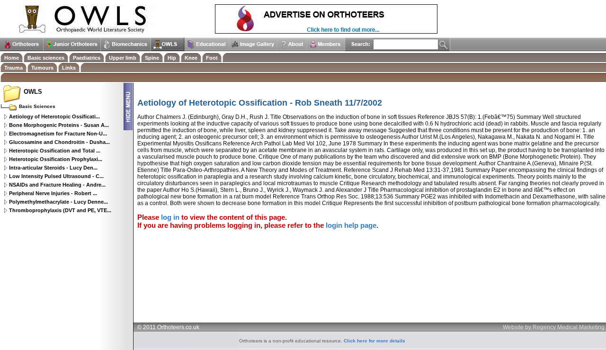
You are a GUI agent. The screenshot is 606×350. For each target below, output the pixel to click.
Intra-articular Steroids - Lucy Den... (53, 168)
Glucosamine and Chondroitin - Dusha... (59, 142)
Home (11, 58)
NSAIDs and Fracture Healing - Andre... (57, 185)
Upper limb (122, 58)
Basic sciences (45, 58)
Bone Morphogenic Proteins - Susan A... (59, 125)
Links (69, 68)
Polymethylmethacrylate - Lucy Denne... (58, 202)
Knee (191, 58)
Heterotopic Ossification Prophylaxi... (55, 159)
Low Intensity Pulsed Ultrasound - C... (56, 176)
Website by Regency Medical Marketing (554, 327)
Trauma (13, 68)
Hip (172, 58)
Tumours (42, 68)
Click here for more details (374, 340)
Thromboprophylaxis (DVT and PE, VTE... (60, 210)
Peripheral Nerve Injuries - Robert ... (53, 193)
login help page (351, 225)
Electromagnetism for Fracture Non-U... (58, 133)
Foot (212, 58)
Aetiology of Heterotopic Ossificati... (54, 116)
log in (170, 217)
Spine (152, 58)
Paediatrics (86, 58)
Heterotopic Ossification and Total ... (54, 150)
